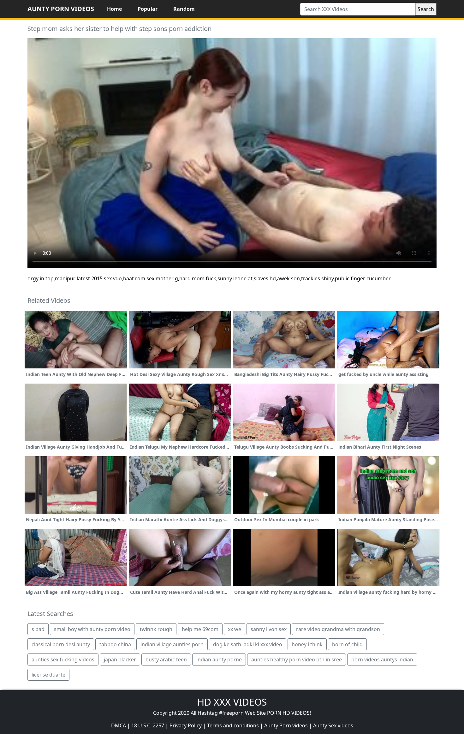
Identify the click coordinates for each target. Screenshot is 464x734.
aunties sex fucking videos (63, 659)
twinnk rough (156, 629)
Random (184, 8)
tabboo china (115, 644)
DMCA (118, 725)
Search (426, 9)
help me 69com (200, 629)
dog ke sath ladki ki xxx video (247, 644)
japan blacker (120, 659)
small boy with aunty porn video (92, 629)
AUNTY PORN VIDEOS (60, 8)
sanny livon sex (269, 629)
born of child (347, 644)
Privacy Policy (186, 725)
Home (114, 8)
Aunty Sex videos (333, 725)
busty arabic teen (166, 659)
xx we (234, 629)
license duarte (48, 674)
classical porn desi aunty (61, 644)
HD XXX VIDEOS (232, 701)
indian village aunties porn (172, 644)
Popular (148, 8)
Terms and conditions (233, 725)
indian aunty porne (219, 659)
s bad (38, 629)
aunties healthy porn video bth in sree (296, 659)
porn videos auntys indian (382, 659)
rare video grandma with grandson (338, 629)
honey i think (307, 644)
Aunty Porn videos (286, 725)
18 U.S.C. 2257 (147, 725)
